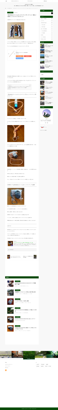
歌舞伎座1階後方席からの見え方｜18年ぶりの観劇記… (49, 51)
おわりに (9, 88)
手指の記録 (42, 364)
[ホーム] (6, 1)
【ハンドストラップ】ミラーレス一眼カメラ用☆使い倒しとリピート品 (23, 242)
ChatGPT (38, 364)
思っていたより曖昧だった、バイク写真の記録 (49, 66)
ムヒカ (46, 118)
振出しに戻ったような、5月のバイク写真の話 (49, 56)
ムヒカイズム (46, 20)
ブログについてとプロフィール (8, 364)
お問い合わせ (6, 367)
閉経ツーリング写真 (48, 366)
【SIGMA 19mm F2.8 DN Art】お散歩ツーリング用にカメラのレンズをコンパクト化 (25, 328)
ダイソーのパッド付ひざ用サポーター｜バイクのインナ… (49, 93)
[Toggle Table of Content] (29, 85)
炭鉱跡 (47, 364)
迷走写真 (42, 366)
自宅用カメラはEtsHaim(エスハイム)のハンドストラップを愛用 (17, 87)
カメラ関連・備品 (10, 12)
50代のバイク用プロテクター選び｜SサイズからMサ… (49, 46)
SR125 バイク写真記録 (46, 18)
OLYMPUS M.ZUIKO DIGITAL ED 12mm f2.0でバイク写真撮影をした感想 (25, 284)
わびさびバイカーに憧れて (29, 4)
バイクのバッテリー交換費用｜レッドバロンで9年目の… (49, 82)
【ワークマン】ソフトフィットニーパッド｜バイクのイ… (49, 98)
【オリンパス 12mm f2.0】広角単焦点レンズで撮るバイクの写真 (25, 310)
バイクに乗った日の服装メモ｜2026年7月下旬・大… (49, 61)
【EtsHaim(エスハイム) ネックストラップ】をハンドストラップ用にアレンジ (19, 86)
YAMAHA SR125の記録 (46, 22)
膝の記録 (38, 366)
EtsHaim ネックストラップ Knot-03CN (22, 52)
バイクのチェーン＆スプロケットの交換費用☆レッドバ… (49, 88)
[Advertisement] (13, 68)
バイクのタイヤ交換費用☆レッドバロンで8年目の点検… (49, 103)
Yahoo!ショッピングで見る (19, 58)
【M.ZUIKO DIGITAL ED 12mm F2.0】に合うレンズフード (25, 318)
